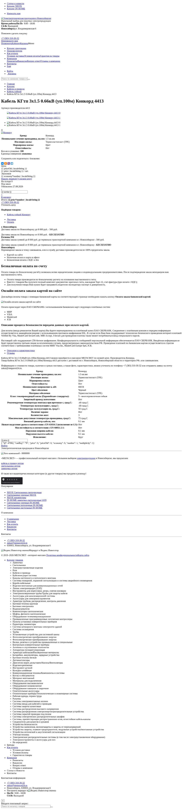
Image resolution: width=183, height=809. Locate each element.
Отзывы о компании (50, 61)
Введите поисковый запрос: (14, 803)
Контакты (11, 529)
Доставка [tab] (11, 219)
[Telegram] (12, 163)
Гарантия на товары (49, 56)
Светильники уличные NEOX (21, 495)
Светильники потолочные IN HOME (25, 505)
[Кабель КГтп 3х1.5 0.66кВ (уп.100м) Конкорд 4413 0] (33, 113)
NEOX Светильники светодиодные (24, 492)
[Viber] (8, 163)
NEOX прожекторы (16, 497)
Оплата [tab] (10, 222)
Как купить (12, 524)
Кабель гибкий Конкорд (18, 214)
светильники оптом (10, 466)
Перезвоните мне (9, 41)
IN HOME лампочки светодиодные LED (26, 500)
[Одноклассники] (5, 163)
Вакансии (22, 61)
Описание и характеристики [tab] (21, 350)
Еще (9, 66)
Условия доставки (15, 56)
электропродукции (86, 458)
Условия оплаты (32, 56)
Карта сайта (83, 555)
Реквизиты (12, 61)
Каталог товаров (15, 560)
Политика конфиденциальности (62, 555)
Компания (12, 758)
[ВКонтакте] (2, 163)
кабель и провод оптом (12, 463)
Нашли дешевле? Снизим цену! (16, 179)
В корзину (6, 197)
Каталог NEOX (14, 6)
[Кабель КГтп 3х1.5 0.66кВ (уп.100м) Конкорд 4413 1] (33, 118)
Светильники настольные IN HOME (24, 508)
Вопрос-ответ (33, 61)
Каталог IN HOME (16, 8)
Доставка (11, 521)
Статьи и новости (15, 3)
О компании (13, 519)
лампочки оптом (9, 468)
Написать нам (13, 13)
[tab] (11, 353)
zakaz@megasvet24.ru (17, 543)
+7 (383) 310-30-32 (10, 38)
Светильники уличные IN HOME (23, 502)
